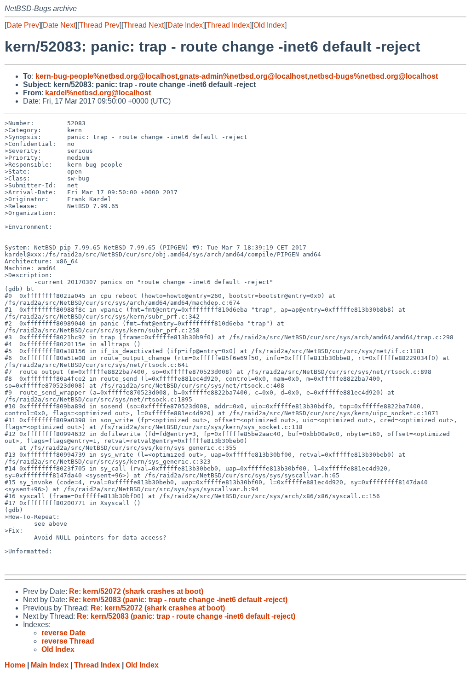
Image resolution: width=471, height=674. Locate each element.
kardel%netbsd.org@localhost (98, 93)
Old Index (269, 25)
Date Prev (22, 25)
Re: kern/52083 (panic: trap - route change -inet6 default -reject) (178, 600)
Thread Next (143, 25)
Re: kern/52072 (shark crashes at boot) (136, 591)
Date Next (59, 25)
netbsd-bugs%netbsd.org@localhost (373, 76)
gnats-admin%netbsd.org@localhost (243, 76)
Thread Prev (99, 25)
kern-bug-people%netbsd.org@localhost (106, 76)
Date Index (185, 25)
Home (15, 665)
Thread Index (228, 25)
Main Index (50, 665)
